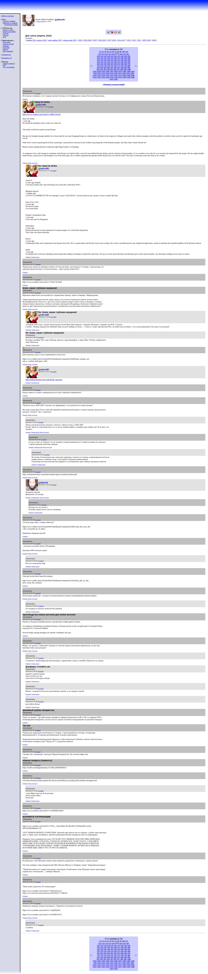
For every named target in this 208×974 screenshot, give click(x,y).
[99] (125, 70)
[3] (105, 52)
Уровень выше (35, 257)
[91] (98, 70)
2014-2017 (121, 40)
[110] (132, 71)
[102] (99, 71)
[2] (103, 52)
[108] (124, 71)
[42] (101, 60)
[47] (118, 60)
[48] (122, 60)
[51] (98, 62)
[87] (118, 68)
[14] (106, 54)
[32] (101, 58)
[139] (128, 77)
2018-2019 (102, 40)
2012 (134, 40)
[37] (118, 58)
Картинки (6, 48)
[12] (99, 54)
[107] (120, 71)
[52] (101, 62)
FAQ (4, 65)
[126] (116, 75)
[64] (108, 64)
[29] (125, 56)
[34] (108, 58)
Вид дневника (8, 51)
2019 (95, 40)
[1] (100, 52)
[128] (124, 75)
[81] (98, 68)
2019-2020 (87, 40)
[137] (120, 77)
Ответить (25, 99)
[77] (118, 66)
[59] (125, 62)
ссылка (37, 93)
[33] (105, 58)
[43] (105, 60)
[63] (105, 64)
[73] (105, 66)
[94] (108, 70)
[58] (122, 62)
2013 (129, 40)
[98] (121, 70)
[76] (115, 66)
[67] (118, 64)
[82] (101, 68)
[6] (113, 52)
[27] (118, 56)
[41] (98, 60)
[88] (122, 68)
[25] (111, 56)
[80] (128, 66)
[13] (103, 54)
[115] (111, 73)
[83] (105, 68)
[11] (126, 52)
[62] (101, 64)
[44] (108, 60)
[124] (107, 75)
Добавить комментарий (113, 84)
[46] (115, 60)
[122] (99, 75)
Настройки (6, 42)
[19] (124, 54)
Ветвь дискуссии (33, 163)
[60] (128, 62)
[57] (118, 62)
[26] (115, 56)
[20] (127, 54)
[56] (115, 62)
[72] (101, 66)
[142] (116, 79)
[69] (125, 64)
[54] (108, 62)
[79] (125, 66)
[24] (108, 56)
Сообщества (6, 55)
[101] (95, 71)
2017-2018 (112, 40)
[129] (128, 75)
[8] (118, 52)
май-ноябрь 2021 (55, 40)
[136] (116, 77)
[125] (111, 75)
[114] (107, 73)
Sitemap (6, 33)
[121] (95, 75)
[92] (101, 70)
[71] (98, 66)
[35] (111, 58)
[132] (99, 77)
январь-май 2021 (70, 40)
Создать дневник (9, 21)
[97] (118, 70)
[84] (108, 68)
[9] (120, 52)
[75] (111, 66)
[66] (115, 64)
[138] (124, 77)
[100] (129, 70)
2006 (154, 40)
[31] (98, 58)
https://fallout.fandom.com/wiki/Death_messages (44, 380)
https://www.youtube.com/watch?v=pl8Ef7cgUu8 (41, 114)
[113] (103, 73)
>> (136, 65)
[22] (101, 56)
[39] (125, 58)
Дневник (6, 46)
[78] (122, 66)
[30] (128, 56)
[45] (111, 60)
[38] (122, 58)
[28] (122, 56)
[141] (111, 79)
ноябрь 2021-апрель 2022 (36, 40)
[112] (99, 73)
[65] (111, 64)
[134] (107, 77)
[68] (122, 64)
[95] (111, 70)
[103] (103, 71)
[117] (119, 73)
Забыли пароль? (9, 63)
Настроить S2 (7, 58)
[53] (105, 62)
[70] (128, 64)
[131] (95, 77)
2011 (139, 40)
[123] (103, 75)
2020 (80, 40)
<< (91, 65)
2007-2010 (146, 40)
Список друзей (8, 44)
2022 (38, 21)
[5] (110, 52)
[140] (132, 77)
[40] (128, 58)
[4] (108, 52)
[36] (115, 58)
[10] (123, 52)
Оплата (5, 35)
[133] (103, 77)
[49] (125, 60)
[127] (120, 75)
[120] (132, 73)
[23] (105, 56)
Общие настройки (9, 32)
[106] (116, 71)
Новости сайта (8, 30)
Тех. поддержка (8, 67)
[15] (109, 54)
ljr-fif (4, 37)
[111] (95, 73)
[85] (111, 68)
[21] (98, 56)
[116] (115, 73)
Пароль (5, 49)
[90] (128, 68)
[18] (120, 54)
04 (42, 21)
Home (4, 19)
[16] (113, 54)
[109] (128, 71)
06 (44, 21)
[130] (132, 75)
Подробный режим (11, 25)
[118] (124, 73)
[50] (128, 60)
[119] (128, 73)
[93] (104, 70)
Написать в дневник (10, 23)
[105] (112, 71)
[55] (111, 62)
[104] (107, 71)
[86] (115, 68)
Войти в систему (8, 16)
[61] (98, 64)
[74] (108, 66)
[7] (115, 52)
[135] (111, 77)
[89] (125, 68)
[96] (115, 70)
